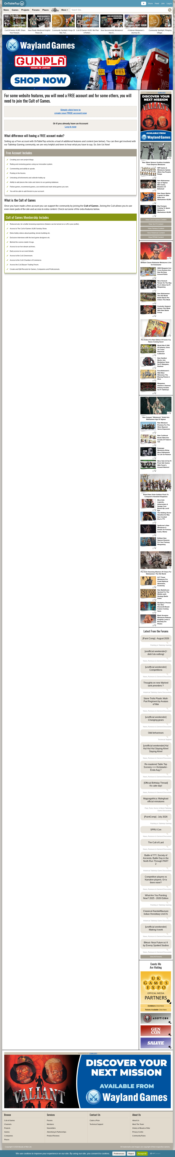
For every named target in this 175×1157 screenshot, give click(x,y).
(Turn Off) (161, 92)
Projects (25, 10)
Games (15, 10)
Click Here (156, 1006)
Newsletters (51, 1128)
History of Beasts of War (141, 1128)
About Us (135, 1120)
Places (45, 10)
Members (50, 1124)
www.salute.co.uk (155, 1042)
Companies (8, 1136)
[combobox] (121, 10)
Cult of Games (9, 1120)
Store (150, 3)
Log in (169, 3)
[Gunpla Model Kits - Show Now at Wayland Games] (87, 62)
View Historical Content (156, 233)
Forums (36, 10)
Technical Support (96, 1124)
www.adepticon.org (155, 1018)
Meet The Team (138, 1124)
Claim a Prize (95, 1120)
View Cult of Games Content (155, 220)
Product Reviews (53, 1136)
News (6, 10)
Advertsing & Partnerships (56, 1132)
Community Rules (139, 1136)
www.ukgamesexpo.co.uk (155, 987)
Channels (7, 1124)
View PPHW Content (156, 237)
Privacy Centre (137, 1132)
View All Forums (156, 957)
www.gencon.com (155, 1030)
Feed (157, 3)
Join (163, 3)
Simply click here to (70, 111)
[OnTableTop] (14, 3)
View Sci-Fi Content (156, 224)
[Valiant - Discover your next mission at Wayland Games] (155, 140)
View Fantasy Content (156, 228)
